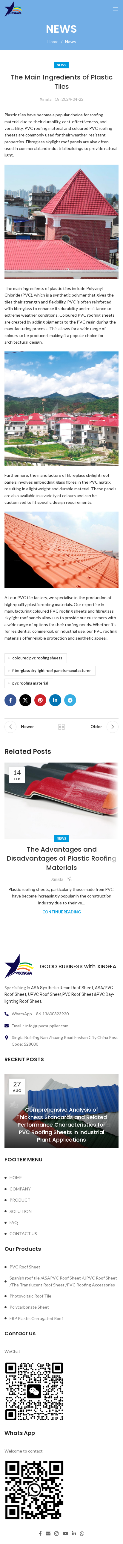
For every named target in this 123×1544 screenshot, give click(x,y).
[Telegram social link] (70, 700)
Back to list (61, 727)
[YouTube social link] (65, 1533)
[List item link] (61, 1177)
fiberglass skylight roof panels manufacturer (51, 670)
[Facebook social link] (10, 700)
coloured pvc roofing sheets (37, 658)
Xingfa (46, 99)
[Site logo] (13, 8)
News (70, 41)
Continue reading (61, 912)
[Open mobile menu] (116, 9)
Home (53, 41)
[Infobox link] (61, 966)
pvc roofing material (30, 683)
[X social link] (25, 700)
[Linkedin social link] (55, 700)
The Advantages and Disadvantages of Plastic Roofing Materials (61, 859)
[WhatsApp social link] (82, 1533)
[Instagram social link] (57, 1533)
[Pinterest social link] (40, 700)
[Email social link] (48, 1533)
